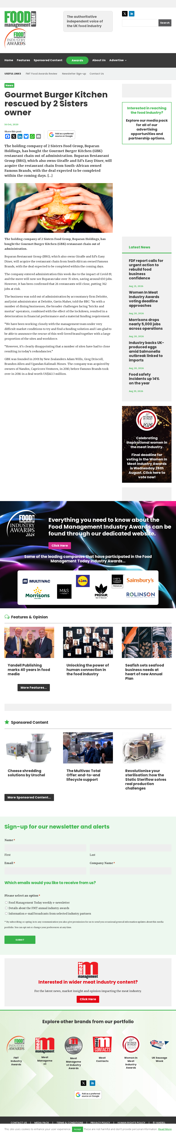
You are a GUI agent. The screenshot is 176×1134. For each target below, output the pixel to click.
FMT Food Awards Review (41, 73)
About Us (99, 60)
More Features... (34, 687)
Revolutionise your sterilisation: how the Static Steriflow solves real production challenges (145, 779)
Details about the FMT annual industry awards (39, 908)
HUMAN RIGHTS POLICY (131, 1122)
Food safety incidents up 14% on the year (144, 379)
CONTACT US (19, 1122)
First (7, 854)
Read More (165, 1129)
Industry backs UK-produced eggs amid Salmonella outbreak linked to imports (146, 351)
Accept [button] (77, 1129)
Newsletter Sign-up (74, 73)
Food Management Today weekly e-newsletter (39, 902)
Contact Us (97, 73)
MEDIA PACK (41, 1122)
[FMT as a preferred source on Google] (61, 134)
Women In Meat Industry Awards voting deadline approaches (144, 299)
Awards (77, 60)
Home (8, 60)
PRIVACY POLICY (100, 1122)
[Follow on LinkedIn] (131, 13)
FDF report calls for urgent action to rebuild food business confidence (146, 269)
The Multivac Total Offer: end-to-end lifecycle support (84, 775)
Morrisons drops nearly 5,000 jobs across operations (146, 324)
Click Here (60, 545)
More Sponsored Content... (29, 797)
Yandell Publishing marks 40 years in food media (29, 669)
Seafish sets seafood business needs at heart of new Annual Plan (144, 672)
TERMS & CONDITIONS (70, 1122)
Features (23, 60)
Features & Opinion (29, 617)
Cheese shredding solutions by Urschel (26, 773)
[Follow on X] (125, 13)
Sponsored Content (48, 60)
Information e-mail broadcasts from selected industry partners (50, 913)
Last (92, 854)
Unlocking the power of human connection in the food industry (88, 669)
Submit (19, 940)
